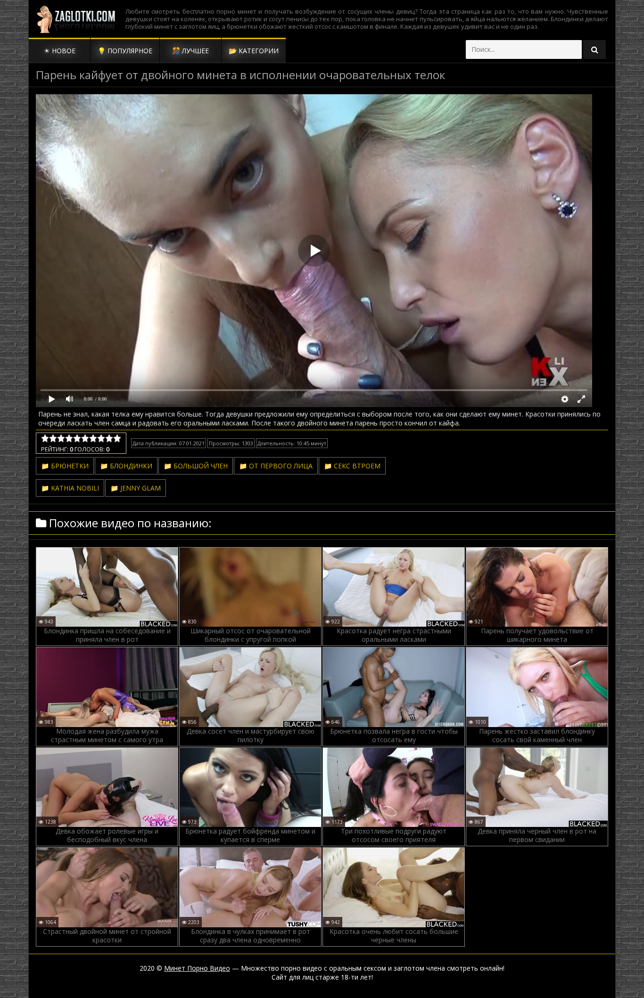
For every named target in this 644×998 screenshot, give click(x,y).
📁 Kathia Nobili (70, 487)
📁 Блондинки (126, 465)
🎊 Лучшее (190, 50)
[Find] (594, 49)
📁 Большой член (196, 465)
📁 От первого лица (276, 465)
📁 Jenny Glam (135, 487)
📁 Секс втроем (352, 465)
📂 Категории (254, 50)
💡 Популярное (125, 50)
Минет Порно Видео (197, 968)
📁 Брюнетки (65, 465)
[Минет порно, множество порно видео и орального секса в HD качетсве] (75, 19)
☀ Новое (59, 50)
